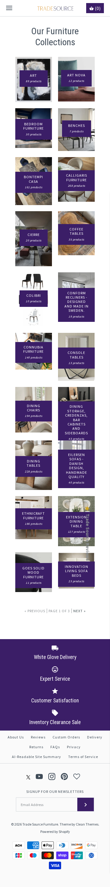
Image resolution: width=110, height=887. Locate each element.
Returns (36, 747)
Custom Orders (66, 737)
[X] (28, 776)
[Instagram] (51, 776)
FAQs (55, 747)
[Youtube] (39, 776)
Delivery (94, 737)
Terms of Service (83, 756)
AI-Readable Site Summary (36, 756)
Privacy (74, 747)
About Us (16, 737)
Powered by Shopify (55, 831)
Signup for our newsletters (55, 791)
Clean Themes (87, 824)
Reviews (38, 737)
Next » (79, 611)
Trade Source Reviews (87, 537)
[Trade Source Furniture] (55, 8)
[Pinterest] (64, 776)
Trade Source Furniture (40, 824)
